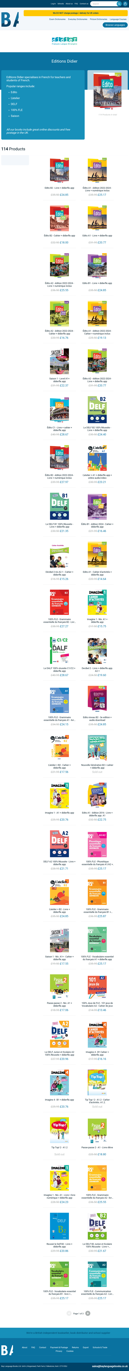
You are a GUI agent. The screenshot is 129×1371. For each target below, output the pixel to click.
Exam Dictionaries (57, 19)
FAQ (76, 4)
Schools (61, 4)
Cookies (69, 1351)
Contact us (84, 4)
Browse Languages (115, 25)
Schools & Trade (100, 1347)
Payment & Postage (59, 1347)
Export (86, 1347)
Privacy (59, 1351)
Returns (75, 1347)
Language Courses (118, 19)
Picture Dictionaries (98, 19)
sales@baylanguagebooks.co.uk (110, 1366)
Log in (53, 4)
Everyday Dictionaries (77, 19)
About (24, 1347)
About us (69, 4)
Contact (42, 1347)
